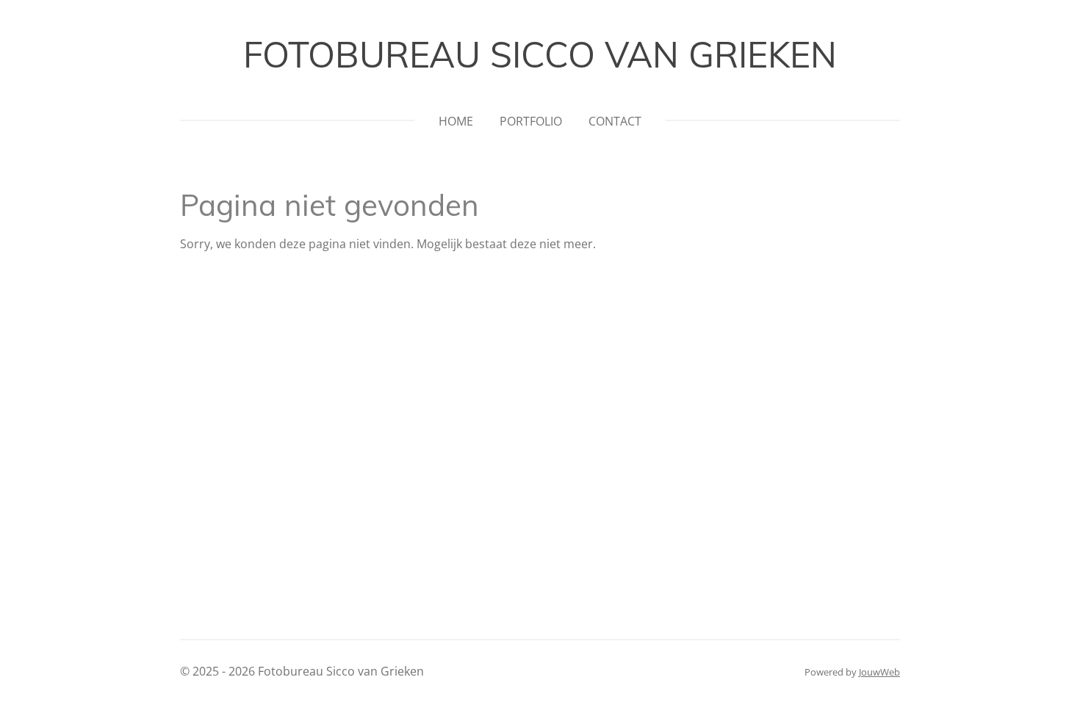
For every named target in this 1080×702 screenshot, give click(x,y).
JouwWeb (879, 672)
